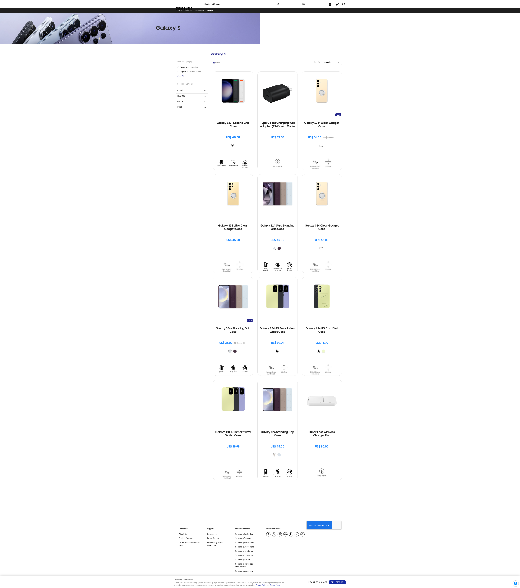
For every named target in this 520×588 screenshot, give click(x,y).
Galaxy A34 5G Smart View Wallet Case (233, 434)
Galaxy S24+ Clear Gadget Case (321, 125)
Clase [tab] (180, 90)
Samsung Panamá (243, 559)
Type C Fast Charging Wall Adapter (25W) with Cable (277, 125)
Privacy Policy (261, 585)
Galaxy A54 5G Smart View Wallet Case (277, 330)
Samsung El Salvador (244, 543)
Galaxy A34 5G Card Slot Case (322, 330)
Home (178, 10)
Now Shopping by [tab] (184, 61)
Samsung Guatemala (244, 547)
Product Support (186, 538)
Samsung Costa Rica (244, 534)
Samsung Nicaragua (244, 555)
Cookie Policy (275, 585)
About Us (183, 534)
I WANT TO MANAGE (317, 582)
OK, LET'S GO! (337, 582)
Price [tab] (179, 107)
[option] (232, 145)
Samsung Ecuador (243, 538)
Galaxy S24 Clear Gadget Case (322, 227)
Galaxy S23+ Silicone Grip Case (233, 125)
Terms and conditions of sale (189, 544)
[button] (281, 4)
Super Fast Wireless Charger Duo (322, 434)
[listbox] (233, 146)
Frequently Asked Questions (215, 544)
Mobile (206, 4)
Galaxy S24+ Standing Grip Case (233, 330)
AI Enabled (216, 4)
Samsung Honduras (244, 551)
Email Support (213, 538)
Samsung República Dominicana (244, 566)
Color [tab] (180, 101)
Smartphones (199, 10)
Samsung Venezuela (244, 571)
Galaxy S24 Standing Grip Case (277, 434)
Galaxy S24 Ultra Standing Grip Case (277, 227)
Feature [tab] (181, 96)
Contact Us (212, 534)
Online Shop (187, 10)
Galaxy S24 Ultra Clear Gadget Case (233, 227)
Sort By (317, 62)
